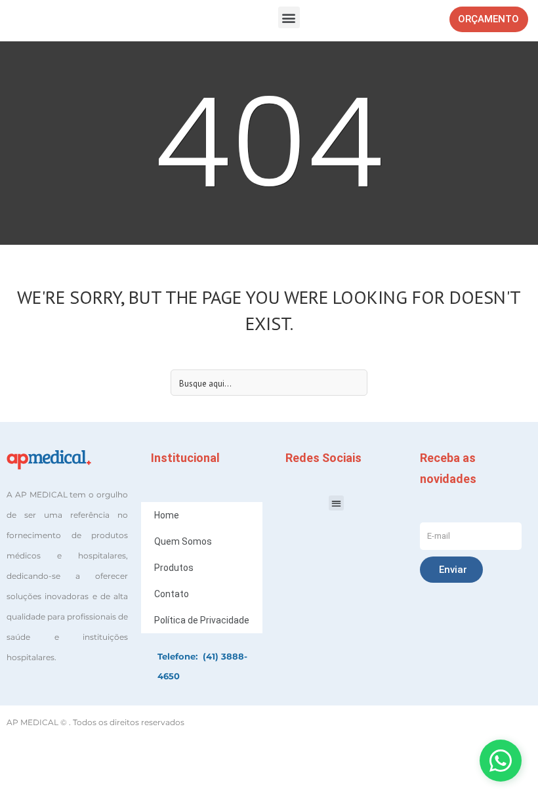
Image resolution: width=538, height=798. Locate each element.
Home (166, 515)
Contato (171, 594)
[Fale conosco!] (501, 761)
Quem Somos (183, 541)
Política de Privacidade (201, 620)
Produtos (174, 567)
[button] (289, 17)
